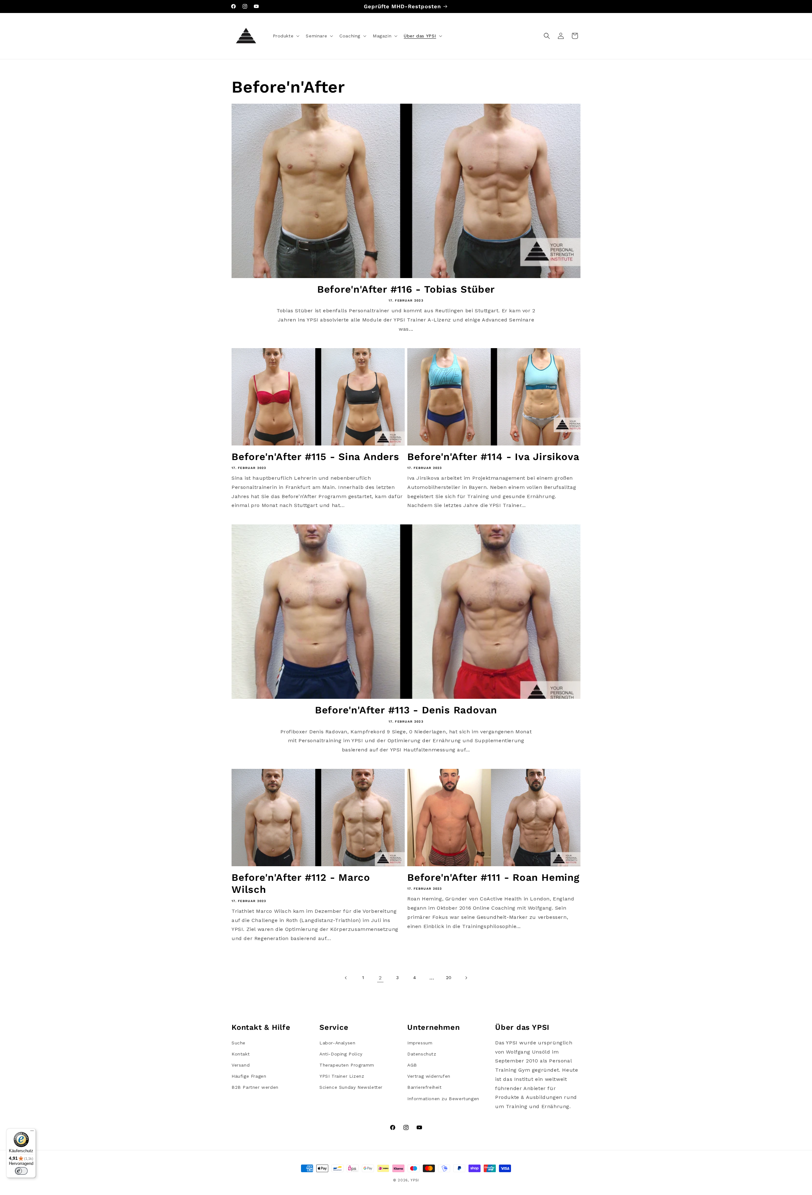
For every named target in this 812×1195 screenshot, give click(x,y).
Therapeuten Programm (346, 1065)
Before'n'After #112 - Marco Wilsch (301, 883)
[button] (285, 35)
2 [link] (380, 978)
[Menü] (32, 1132)
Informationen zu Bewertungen (443, 1098)
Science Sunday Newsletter (351, 1087)
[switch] (21, 1171)
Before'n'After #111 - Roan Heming (493, 877)
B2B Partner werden (255, 1087)
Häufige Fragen (249, 1076)
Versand (241, 1065)
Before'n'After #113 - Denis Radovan (406, 710)
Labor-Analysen (337, 1042)
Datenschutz (421, 1053)
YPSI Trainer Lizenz (341, 1076)
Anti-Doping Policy (341, 1053)
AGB (412, 1065)
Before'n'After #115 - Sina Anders (315, 457)
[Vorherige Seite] (346, 978)
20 (449, 977)
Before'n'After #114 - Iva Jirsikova (493, 457)
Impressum (419, 1042)
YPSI (414, 1180)
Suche (239, 1042)
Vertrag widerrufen (428, 1076)
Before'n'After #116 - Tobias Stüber (406, 289)
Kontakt (241, 1053)
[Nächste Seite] (466, 978)
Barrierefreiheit (424, 1087)
